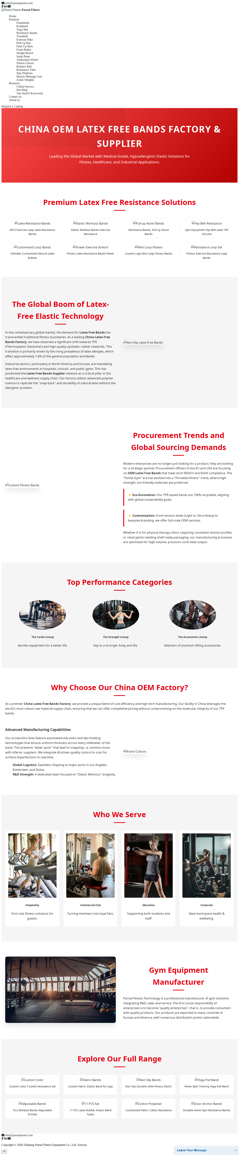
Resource (14, 83)
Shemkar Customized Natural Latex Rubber (32, 255)
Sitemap (82, 1144)
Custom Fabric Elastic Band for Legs (90, 1086)
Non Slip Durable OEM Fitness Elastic (148, 1086)
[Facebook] (2, 6)
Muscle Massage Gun (29, 76)
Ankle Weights (25, 79)
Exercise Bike (24, 39)
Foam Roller (23, 49)
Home (12, 16)
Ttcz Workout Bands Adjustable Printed (32, 1112)
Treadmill (22, 36)
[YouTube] (9, 6)
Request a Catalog (12, 106)
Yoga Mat (22, 29)
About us (14, 100)
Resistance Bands (26, 32)
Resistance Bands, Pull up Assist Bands (148, 231)
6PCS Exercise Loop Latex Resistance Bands (32, 231)
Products (14, 19)
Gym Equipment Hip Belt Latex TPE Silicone (206, 231)
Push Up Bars (24, 46)
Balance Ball (24, 66)
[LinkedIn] (5, 6)
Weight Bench (24, 53)
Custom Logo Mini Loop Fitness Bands (148, 253)
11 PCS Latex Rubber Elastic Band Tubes (90, 1112)
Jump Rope (23, 56)
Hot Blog (21, 89)
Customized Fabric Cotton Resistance (148, 1110)
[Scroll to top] (4, 1152)
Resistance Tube (26, 69)
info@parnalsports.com (19, 3)
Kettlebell (22, 26)
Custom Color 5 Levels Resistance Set (32, 1086)
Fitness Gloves (25, 63)
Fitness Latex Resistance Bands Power (90, 253)
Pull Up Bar (23, 43)
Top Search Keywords (29, 93)
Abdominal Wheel (27, 59)
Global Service (25, 86)
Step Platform (24, 73)
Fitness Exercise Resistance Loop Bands (206, 255)
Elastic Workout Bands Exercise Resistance (90, 231)
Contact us (15, 96)
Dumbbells (22, 22)
